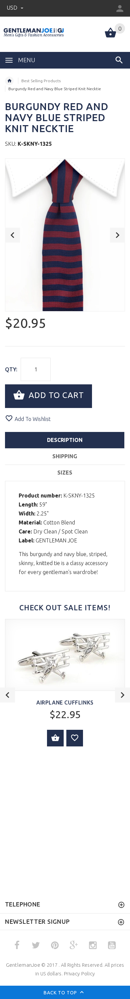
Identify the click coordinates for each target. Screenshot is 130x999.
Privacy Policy (79, 973)
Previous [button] (12, 235)
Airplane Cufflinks (65, 702)
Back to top (61, 992)
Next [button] (117, 235)
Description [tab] (65, 440)
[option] (65, 234)
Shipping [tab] (64, 456)
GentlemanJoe (23, 965)
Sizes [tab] (64, 473)
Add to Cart (55, 395)
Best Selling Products (41, 81)
